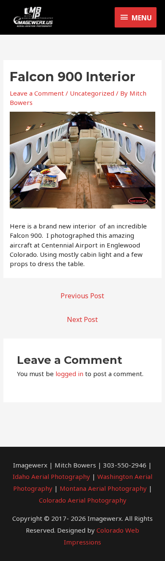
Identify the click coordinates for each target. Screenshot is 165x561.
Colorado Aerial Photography (82, 500)
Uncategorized (92, 93)
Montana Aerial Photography (103, 488)
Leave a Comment (37, 93)
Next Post (82, 319)
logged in (69, 373)
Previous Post (82, 295)
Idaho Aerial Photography (51, 476)
